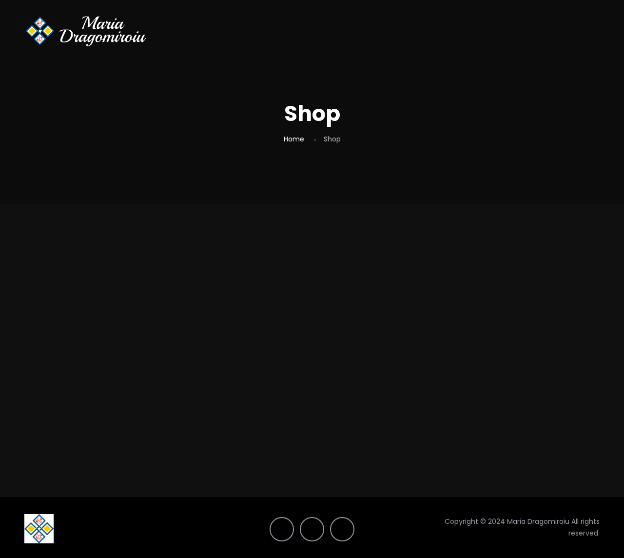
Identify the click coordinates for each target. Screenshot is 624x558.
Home (294, 139)
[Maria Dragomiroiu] (85, 30)
